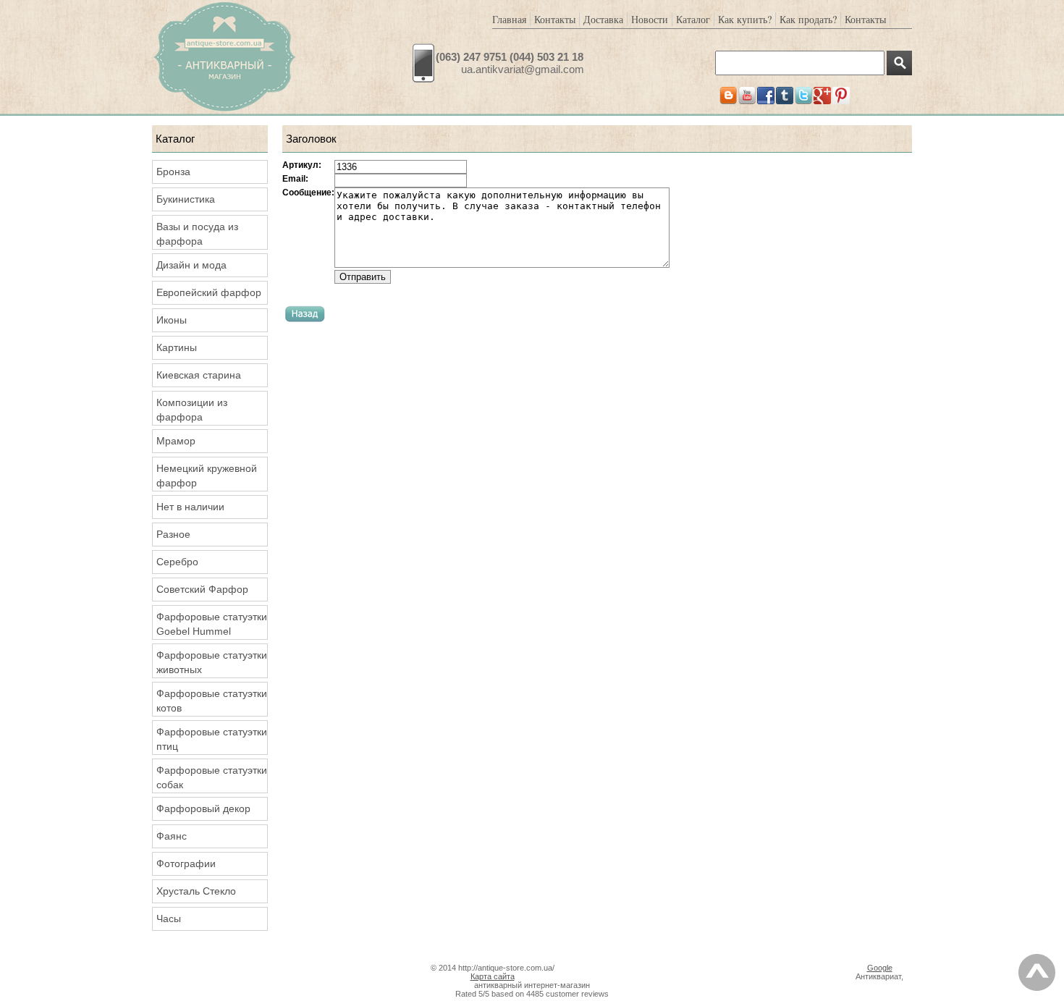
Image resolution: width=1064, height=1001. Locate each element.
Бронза (173, 171)
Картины (176, 347)
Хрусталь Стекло (196, 891)
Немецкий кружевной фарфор (206, 476)
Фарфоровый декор (203, 808)
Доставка (603, 19)
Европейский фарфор (208, 292)
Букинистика (185, 199)
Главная (509, 19)
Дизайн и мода (191, 265)
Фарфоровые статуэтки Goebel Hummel (211, 624)
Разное (173, 534)
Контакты (554, 19)
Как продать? (808, 19)
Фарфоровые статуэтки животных (211, 662)
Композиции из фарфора (191, 410)
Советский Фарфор (202, 589)
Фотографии (186, 863)
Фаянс (171, 836)
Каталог (693, 19)
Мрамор (175, 441)
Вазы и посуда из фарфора (197, 234)
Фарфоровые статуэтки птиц (211, 739)
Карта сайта (492, 976)
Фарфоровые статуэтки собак (211, 777)
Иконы (171, 320)
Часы (168, 918)
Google (879, 967)
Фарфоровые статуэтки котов (211, 701)
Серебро (177, 561)
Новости (649, 19)
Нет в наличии (190, 506)
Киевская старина (198, 375)
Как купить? (745, 19)
